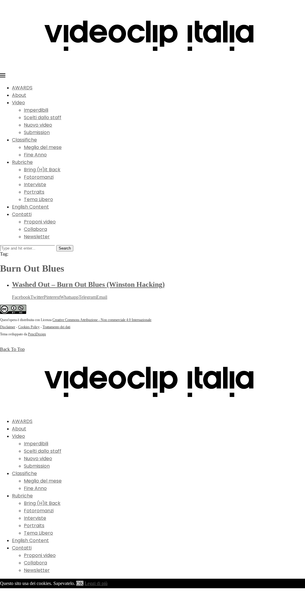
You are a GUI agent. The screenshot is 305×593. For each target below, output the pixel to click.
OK (79, 583)
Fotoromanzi (39, 177)
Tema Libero (38, 199)
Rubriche (22, 162)
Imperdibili (36, 110)
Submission (37, 132)
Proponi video (40, 221)
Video (18, 102)
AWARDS (22, 87)
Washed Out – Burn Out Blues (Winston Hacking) (88, 284)
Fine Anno (35, 154)
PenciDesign (37, 334)
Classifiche (24, 139)
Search (65, 248)
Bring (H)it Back (42, 169)
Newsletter (37, 236)
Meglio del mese (43, 147)
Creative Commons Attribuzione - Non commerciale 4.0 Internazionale (101, 320)
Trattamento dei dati (56, 327)
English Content (30, 206)
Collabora (35, 229)
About (19, 95)
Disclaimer (7, 327)
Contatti (22, 214)
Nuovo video (38, 125)
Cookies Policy (29, 327)
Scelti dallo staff (42, 117)
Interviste (35, 184)
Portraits (34, 192)
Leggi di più (96, 583)
